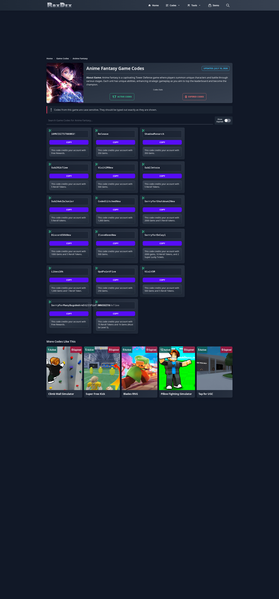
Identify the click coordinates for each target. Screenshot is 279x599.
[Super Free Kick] (102, 372)
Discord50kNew (61, 235)
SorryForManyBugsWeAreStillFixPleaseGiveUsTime (69, 305)
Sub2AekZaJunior (62, 201)
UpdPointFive (107, 271)
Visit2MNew (105, 167)
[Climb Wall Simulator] (64, 372)
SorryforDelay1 (155, 235)
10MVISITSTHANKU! (63, 134)
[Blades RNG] (139, 372)
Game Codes (62, 58)
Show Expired (220, 120)
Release (103, 134)
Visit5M (150, 271)
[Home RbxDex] (62, 5)
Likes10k (57, 271)
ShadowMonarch (154, 134)
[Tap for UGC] (215, 372)
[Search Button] (228, 5)
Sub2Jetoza (152, 167)
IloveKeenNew (107, 235)
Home (49, 58)
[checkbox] (227, 120)
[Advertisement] (139, 32)
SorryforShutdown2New (160, 201)
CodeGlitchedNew (109, 201)
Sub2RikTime (59, 167)
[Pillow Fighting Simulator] (177, 372)
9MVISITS (104, 305)
